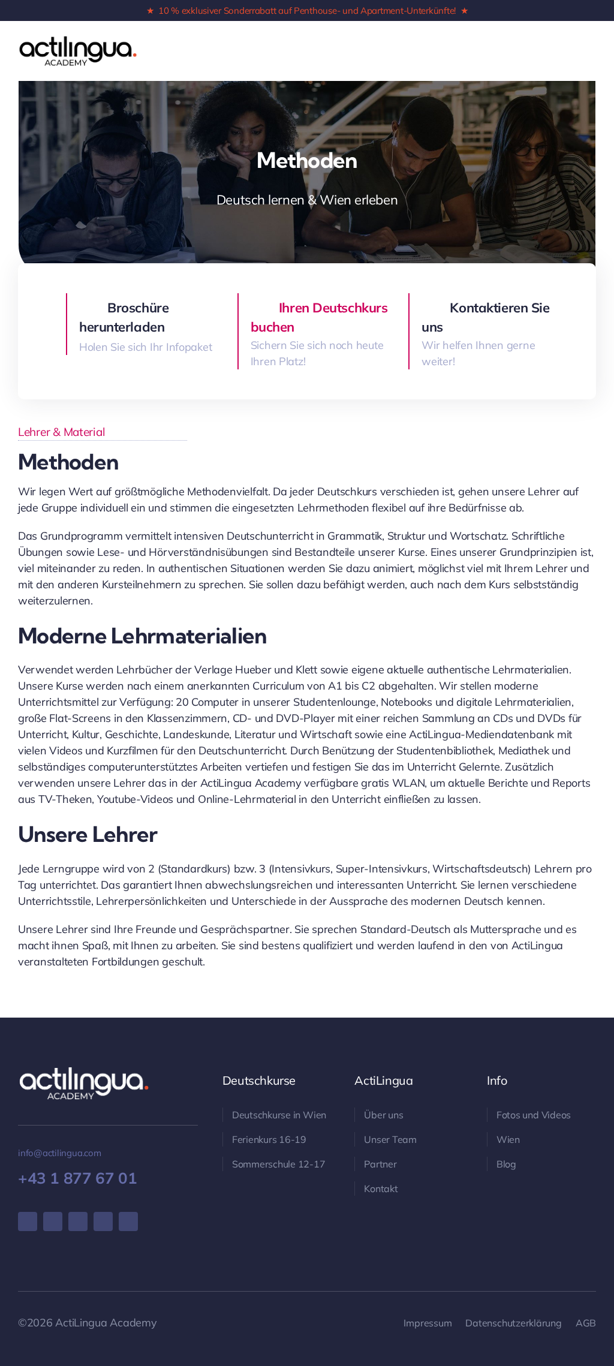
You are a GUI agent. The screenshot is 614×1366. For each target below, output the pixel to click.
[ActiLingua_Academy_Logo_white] (84, 1071)
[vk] (103, 1221)
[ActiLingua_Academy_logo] (78, 40)
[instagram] (52, 1221)
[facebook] (27, 1221)
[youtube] (78, 1221)
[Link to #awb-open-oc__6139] (577, 51)
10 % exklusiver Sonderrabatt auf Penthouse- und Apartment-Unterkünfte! (307, 10)
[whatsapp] (128, 1221)
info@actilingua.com (59, 1153)
